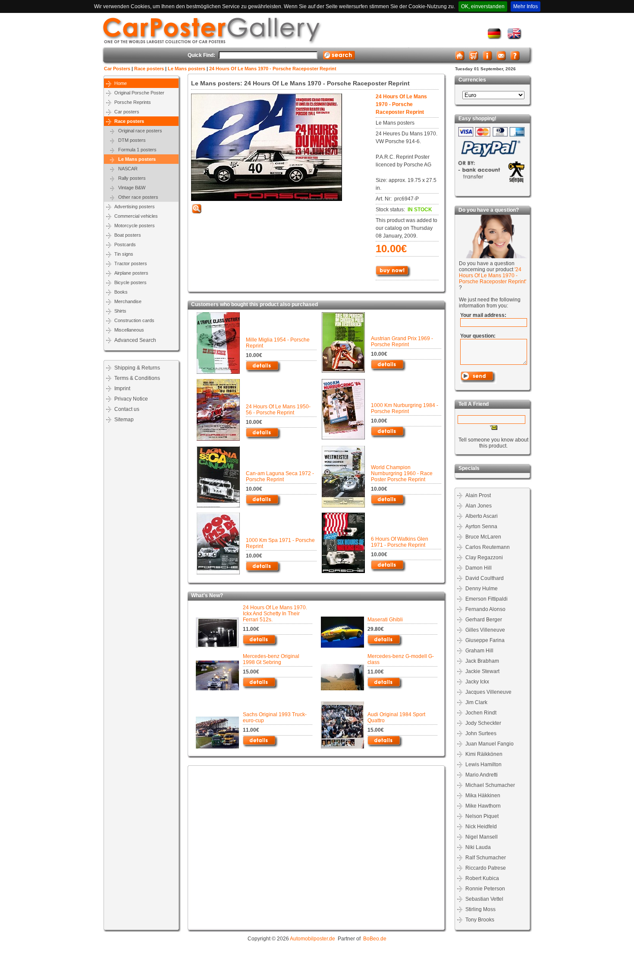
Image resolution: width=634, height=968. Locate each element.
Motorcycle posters (134, 225)
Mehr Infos (525, 6)
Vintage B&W (129, 187)
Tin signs (123, 254)
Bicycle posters (130, 282)
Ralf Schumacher (485, 858)
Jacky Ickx (477, 682)
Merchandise (127, 301)
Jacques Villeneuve (488, 692)
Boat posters (127, 235)
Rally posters (130, 178)
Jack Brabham (482, 661)
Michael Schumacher (490, 785)
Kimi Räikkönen (483, 754)
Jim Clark (476, 702)
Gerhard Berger (483, 620)
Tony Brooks (479, 920)
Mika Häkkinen (482, 796)
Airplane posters (131, 273)
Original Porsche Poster (139, 92)
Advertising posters (134, 206)
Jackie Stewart (482, 671)
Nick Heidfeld (481, 827)
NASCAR (126, 168)
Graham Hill (479, 651)
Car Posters (117, 68)
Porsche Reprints (132, 102)
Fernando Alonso (485, 609)
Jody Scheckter (483, 723)
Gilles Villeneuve (485, 630)
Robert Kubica (482, 878)
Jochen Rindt (480, 713)
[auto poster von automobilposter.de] (495, 37)
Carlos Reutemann (487, 547)
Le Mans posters (186, 68)
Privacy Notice (131, 399)
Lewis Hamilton (483, 764)
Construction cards (134, 320)
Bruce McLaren (483, 537)
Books (121, 291)
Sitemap (124, 420)
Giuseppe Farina (485, 640)
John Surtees (480, 733)
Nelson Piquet (482, 816)
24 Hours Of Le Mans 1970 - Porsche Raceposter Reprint (272, 68)
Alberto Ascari (481, 516)
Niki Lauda (478, 847)
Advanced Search (135, 340)
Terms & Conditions (137, 378)
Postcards (125, 244)
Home (120, 83)
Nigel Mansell (481, 837)
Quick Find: (201, 55)
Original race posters (138, 130)
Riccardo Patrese (485, 868)
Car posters (126, 111)
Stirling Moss (480, 909)
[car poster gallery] (514, 37)
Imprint (122, 388)
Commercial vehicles (136, 216)
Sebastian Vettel (484, 899)
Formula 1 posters (135, 149)
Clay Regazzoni (484, 557)
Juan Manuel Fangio (489, 744)
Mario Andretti (481, 775)
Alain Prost (478, 495)
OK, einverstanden (483, 6)
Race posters (149, 68)
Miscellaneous (129, 329)
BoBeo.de (374, 939)
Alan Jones (478, 506)
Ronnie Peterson (485, 889)
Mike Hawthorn (483, 806)
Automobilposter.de (312, 939)
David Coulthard (484, 578)
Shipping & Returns (137, 368)
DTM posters (130, 140)
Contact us (126, 409)
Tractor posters (130, 263)
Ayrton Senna (481, 526)
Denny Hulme (481, 589)
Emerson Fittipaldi (486, 599)
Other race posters (136, 197)
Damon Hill (478, 568)
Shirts (120, 310)
